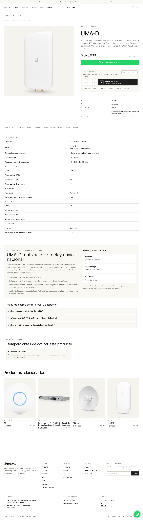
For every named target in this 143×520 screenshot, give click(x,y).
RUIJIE (42, 7)
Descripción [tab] (8, 127)
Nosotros (88, 467)
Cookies (129, 516)
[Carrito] (137, 7)
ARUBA (34, 7)
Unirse (135, 473)
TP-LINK (15, 7)
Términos (121, 516)
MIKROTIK (25, 7)
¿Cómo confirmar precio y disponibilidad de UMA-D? (32, 325)
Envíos (65, 470)
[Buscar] (128, 7)
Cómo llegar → (12, 508)
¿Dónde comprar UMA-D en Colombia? (26, 311)
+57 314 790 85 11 (69, 500)
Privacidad (112, 516)
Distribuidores (90, 474)
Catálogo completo (48, 487)
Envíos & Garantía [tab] (72, 127)
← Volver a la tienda (12, 15)
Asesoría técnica (91, 470)
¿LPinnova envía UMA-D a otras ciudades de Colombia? (33, 318)
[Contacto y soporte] (133, 7)
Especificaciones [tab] (24, 127)
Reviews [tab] (38, 127)
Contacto (66, 467)
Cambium (45, 484)
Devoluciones (68, 477)
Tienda (49, 7)
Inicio (6, 20)
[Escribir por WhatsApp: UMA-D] (137, 514)
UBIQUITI (7, 7)
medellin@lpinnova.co (70, 503)
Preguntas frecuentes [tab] (53, 127)
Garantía (66, 474)
